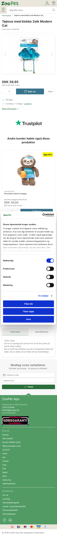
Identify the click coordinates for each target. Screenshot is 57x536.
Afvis (28, 319)
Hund (5, 453)
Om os (5, 495)
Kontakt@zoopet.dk (10, 410)
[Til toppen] (28, 395)
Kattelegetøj (6, 15)
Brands (6, 435)
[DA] (10, 3)
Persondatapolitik (10, 510)
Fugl (4, 465)
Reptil (5, 472)
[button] (28, 54)
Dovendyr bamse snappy (15, 194)
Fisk (4, 468)
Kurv (53, 4)
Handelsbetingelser (11, 502)
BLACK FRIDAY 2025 (12, 442)
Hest (4, 476)
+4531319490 (8, 407)
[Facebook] (4, 520)
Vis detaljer (43, 296)
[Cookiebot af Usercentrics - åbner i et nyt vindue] (42, 215)
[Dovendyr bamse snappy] (28, 170)
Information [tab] (15, 332)
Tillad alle (28, 304)
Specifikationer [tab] (41, 332)
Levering (28, 104)
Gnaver (6, 461)
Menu (3, 11)
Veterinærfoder (9, 483)
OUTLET (6, 450)
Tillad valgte (28, 311)
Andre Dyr (7, 480)
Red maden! (8, 438)
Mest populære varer (12, 446)
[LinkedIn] (10, 520)
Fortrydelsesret (9, 514)
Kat (4, 457)
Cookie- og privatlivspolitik (14, 506)
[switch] (50, 269)
